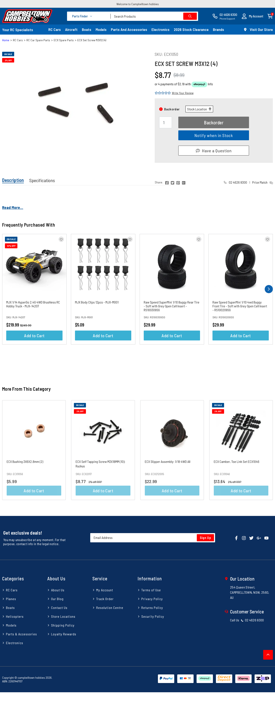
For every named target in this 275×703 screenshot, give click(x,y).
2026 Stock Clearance (191, 29)
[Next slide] (265, 450)
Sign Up (205, 538)
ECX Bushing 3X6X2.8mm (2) (25, 461)
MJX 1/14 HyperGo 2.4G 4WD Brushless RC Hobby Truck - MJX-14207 (33, 304)
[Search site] (190, 16)
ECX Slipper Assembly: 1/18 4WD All (167, 461)
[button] (252, 16)
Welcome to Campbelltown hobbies (137, 4)
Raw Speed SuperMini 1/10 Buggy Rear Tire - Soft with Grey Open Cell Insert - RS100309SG (171, 306)
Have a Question (217, 150)
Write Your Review (183, 93)
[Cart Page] (270, 16)
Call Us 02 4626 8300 (247, 620)
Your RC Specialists (17, 29)
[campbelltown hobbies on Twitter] (251, 538)
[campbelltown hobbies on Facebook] (236, 538)
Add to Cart (34, 335)
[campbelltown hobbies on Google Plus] (259, 538)
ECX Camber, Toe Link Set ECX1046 (236, 461)
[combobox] (154, 16)
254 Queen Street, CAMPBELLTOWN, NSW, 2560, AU (249, 592)
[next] (269, 289)
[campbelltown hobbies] (27, 16)
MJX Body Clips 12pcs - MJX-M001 (97, 302)
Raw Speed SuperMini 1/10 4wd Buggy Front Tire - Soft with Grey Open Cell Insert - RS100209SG (239, 306)
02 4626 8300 (237, 182)
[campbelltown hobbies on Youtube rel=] (266, 538)
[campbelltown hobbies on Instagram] (244, 538)
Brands (218, 29)
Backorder (213, 122)
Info (210, 84)
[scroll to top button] (268, 655)
